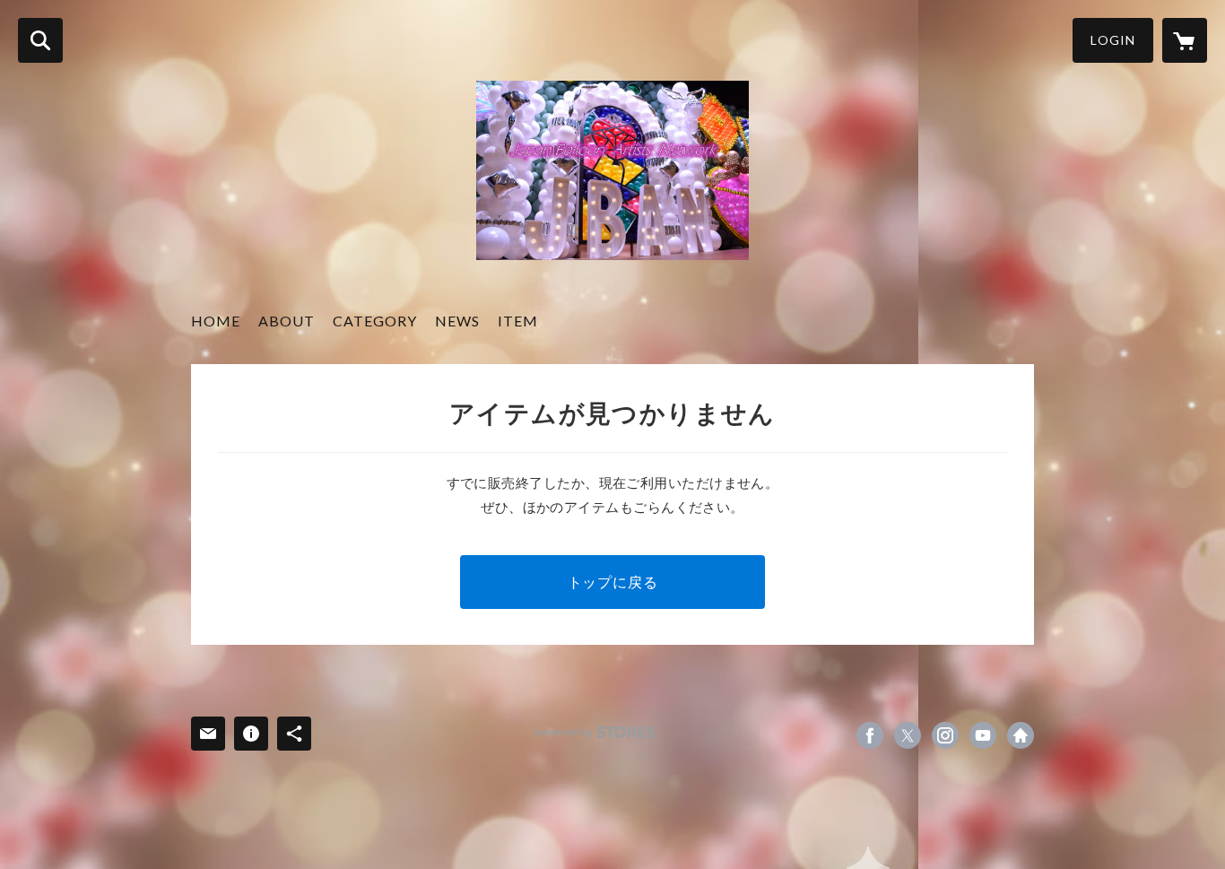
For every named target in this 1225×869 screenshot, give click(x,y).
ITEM (518, 320)
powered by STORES (595, 732)
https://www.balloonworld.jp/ (1020, 735)
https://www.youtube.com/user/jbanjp (982, 735)
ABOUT (286, 320)
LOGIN (1112, 40)
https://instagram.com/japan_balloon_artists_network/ (945, 735)
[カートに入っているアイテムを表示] (1184, 40)
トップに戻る (613, 581)
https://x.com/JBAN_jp (907, 735)
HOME (215, 320)
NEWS (457, 320)
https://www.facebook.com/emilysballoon (869, 735)
